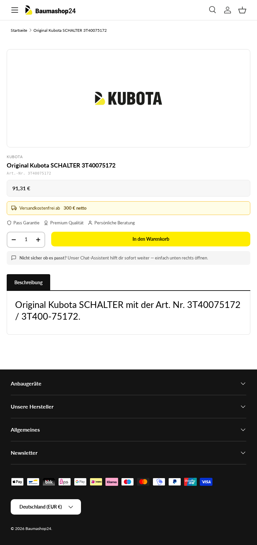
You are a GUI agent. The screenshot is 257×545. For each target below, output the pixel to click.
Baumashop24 (38, 528)
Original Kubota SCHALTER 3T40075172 (70, 30)
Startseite (19, 30)
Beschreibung (28, 282)
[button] (242, 10)
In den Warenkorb (151, 239)
